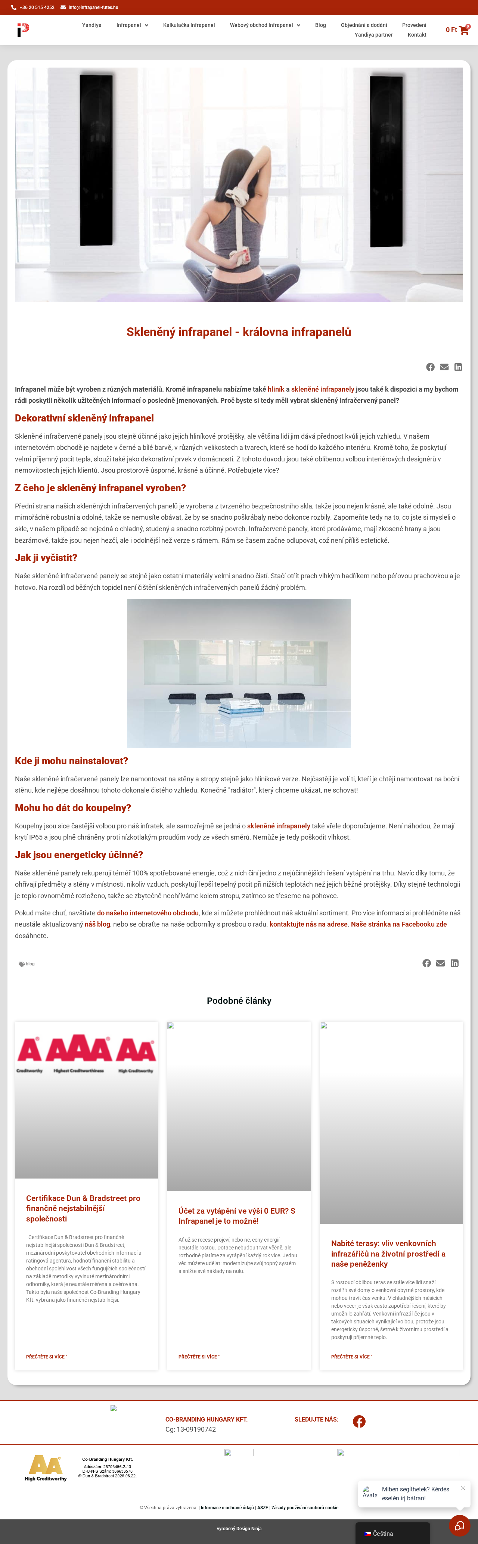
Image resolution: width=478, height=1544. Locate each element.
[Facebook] (359, 1421)
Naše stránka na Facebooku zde (399, 924)
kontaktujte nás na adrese (309, 924)
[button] (430, 367)
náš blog (97, 924)
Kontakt (417, 35)
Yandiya (92, 25)
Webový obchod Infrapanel (261, 25)
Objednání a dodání (364, 25)
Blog (320, 25)
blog (30, 963)
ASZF (262, 1507)
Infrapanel (129, 25)
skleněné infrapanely (322, 389)
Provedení (414, 25)
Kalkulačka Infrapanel (189, 25)
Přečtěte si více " (46, 1357)
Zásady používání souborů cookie (304, 1507)
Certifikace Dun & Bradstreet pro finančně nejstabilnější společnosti (83, 1208)
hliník (276, 389)
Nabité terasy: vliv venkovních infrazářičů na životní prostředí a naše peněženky (388, 1253)
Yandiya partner (374, 35)
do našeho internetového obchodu (148, 913)
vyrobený (226, 1528)
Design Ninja (248, 1528)
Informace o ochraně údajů (227, 1507)
